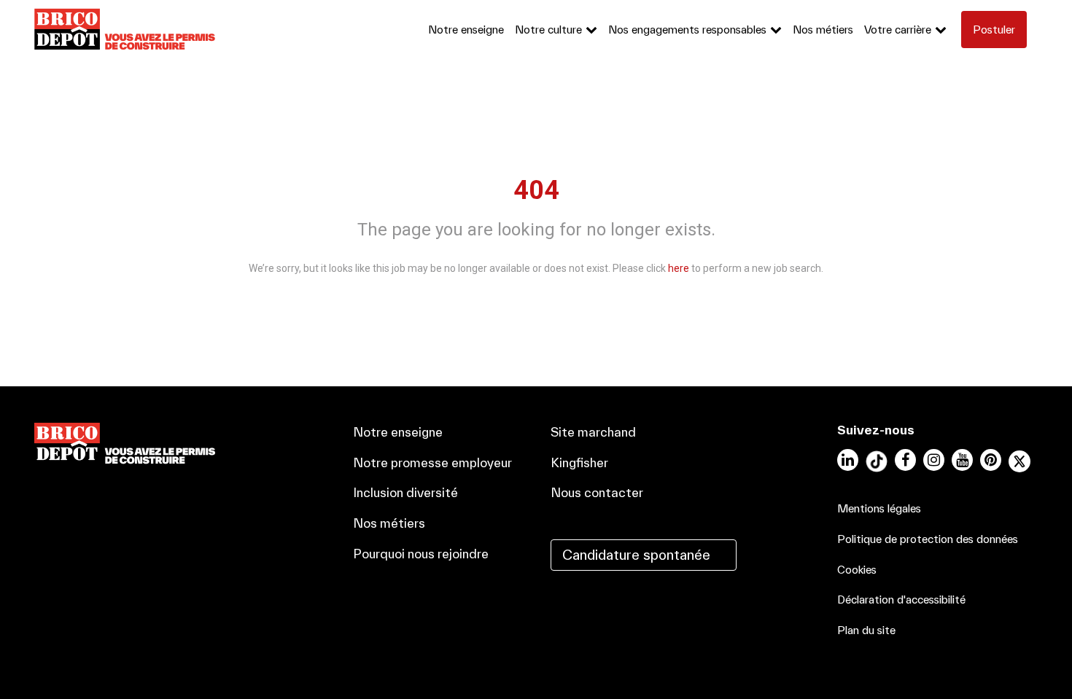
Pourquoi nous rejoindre (421, 554)
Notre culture (548, 29)
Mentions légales (879, 508)
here (678, 268)
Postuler (994, 29)
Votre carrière (897, 29)
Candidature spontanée (636, 555)
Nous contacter (597, 492)
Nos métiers (823, 29)
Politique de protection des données (927, 539)
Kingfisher (579, 462)
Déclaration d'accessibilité (901, 599)
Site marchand (593, 432)
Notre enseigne (466, 29)
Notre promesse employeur (432, 462)
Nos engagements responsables (687, 29)
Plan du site (866, 630)
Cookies (857, 569)
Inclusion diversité (405, 492)
